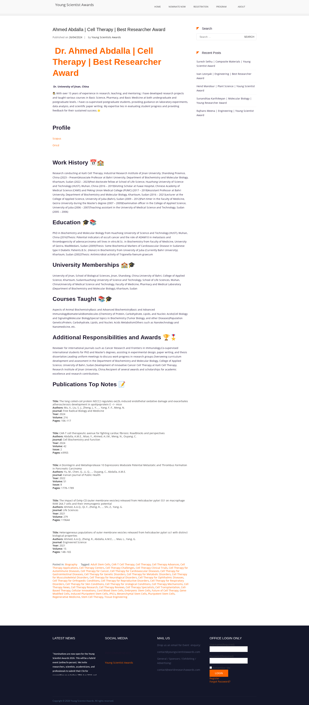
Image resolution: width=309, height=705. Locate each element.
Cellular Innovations (84, 590)
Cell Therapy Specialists (140, 587)
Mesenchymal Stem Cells (132, 593)
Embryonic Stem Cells (138, 590)
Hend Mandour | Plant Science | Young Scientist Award (226, 88)
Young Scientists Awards (106, 37)
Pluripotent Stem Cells (161, 593)
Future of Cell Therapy (165, 590)
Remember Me (221, 667)
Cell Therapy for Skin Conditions (84, 584)
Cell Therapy (143, 564)
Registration (200, 6)
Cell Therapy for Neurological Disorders (113, 577)
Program (221, 6)
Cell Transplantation (167, 587)
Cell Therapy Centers (91, 567)
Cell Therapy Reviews (111, 587)
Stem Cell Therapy (92, 597)
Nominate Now (177, 6)
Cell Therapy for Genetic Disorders (105, 574)
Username (222, 644)
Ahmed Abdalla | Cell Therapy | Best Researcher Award (109, 29)
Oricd (56, 145)
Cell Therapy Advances (165, 564)
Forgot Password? (220, 681)
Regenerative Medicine (66, 597)
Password (222, 656)
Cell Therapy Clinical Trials (152, 567)
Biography (71, 564)
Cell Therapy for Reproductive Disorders (125, 580)
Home (157, 6)
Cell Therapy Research (84, 587)
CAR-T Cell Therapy (123, 564)
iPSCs (112, 593)
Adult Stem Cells (100, 564)
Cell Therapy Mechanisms (167, 584)
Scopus (57, 138)
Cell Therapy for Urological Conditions (128, 584)
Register (214, 678)
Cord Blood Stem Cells (110, 590)
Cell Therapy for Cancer (95, 571)
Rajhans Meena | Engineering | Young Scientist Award (225, 113)
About (241, 6)
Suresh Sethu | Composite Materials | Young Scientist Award (224, 64)
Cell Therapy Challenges (120, 567)
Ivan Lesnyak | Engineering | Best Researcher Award (224, 76)
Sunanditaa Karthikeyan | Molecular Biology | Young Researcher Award (224, 100)
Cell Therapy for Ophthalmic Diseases (160, 577)
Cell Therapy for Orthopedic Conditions (76, 580)
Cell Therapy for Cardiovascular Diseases (134, 571)
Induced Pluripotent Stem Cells (89, 593)
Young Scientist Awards (74, 4)
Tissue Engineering (115, 597)
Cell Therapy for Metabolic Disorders (149, 574)
